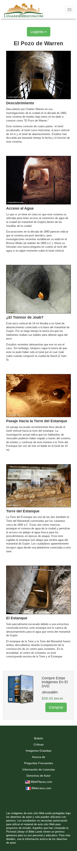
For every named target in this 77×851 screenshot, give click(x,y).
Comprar (56, 707)
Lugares (37, 32)
